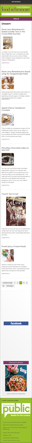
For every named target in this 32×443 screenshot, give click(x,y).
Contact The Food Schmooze (11, 432)
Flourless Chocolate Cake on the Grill (15, 149)
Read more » (6, 63)
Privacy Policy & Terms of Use (11, 440)
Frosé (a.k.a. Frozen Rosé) (14, 246)
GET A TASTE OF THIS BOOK (16, 394)
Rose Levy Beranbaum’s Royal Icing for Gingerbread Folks (16, 72)
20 (4, 286)
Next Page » (10, 286)
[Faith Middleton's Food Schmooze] (16, 8)
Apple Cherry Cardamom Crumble (13, 109)
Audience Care (7, 435)
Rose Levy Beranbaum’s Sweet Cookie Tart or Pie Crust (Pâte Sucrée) (13, 31)
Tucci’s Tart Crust (10, 194)
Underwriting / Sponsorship (10, 438)
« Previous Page (7, 283)
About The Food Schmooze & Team (13, 425)
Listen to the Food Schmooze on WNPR (14, 422)
